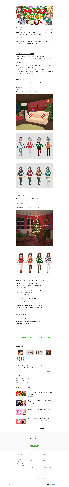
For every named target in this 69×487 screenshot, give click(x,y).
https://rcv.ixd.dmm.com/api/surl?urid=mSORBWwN (33, 62)
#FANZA (18, 365)
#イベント (28, 367)
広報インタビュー (19, 457)
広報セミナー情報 (19, 461)
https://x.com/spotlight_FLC (21, 309)
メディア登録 (32, 465)
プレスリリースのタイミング (21, 467)
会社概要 (44, 457)
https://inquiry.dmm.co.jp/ (21, 318)
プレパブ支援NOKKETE (33, 457)
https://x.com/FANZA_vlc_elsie (22, 294)
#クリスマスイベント (21, 367)
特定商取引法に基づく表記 (47, 467)
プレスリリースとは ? (17, 484)
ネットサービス (19, 37)
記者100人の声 (19, 459)
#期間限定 (34, 367)
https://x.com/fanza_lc (20, 301)
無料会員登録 (34, 445)
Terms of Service (41, 478)
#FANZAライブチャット (34, 365)
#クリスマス (43, 365)
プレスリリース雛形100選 (21, 465)
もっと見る (42, 428)
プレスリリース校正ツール (21, 472)
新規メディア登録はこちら (26, 337)
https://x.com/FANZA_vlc (21, 287)
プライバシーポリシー (46, 465)
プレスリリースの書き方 (20, 463)
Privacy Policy (37, 478)
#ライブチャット (25, 365)
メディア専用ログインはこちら (44, 337)
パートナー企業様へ (33, 467)
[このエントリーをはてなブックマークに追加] (53, 485)
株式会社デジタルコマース (21, 27)
